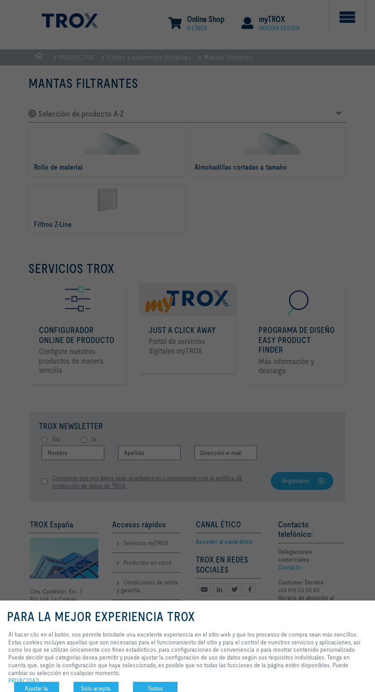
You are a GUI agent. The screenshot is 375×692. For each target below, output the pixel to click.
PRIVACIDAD (23, 680)
